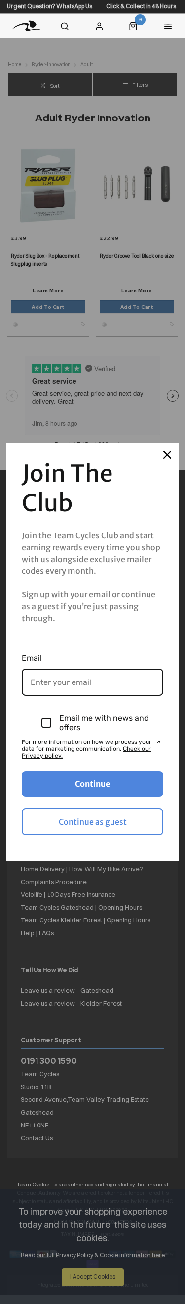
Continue (92, 784)
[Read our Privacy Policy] (157, 743)
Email (32, 658)
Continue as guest (93, 822)
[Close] (167, 455)
